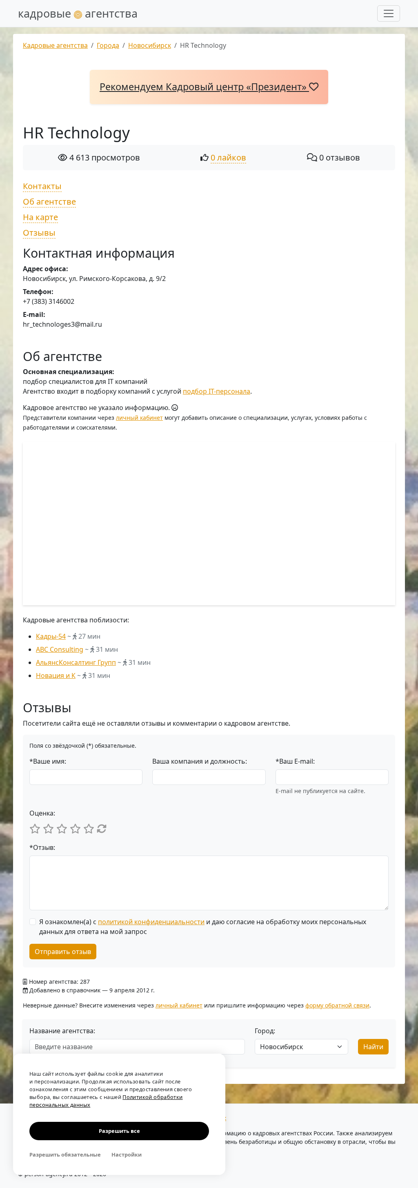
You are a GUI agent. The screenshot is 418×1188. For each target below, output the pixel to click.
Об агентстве (49, 201)
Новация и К (56, 675)
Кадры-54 (51, 636)
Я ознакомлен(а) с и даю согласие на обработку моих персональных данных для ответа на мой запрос (202, 926)
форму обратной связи (337, 1005)
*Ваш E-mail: (295, 761)
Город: (265, 1030)
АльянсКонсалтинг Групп (76, 662)
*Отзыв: (42, 847)
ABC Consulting (59, 649)
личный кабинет (139, 417)
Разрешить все (119, 1131)
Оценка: (42, 813)
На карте (40, 217)
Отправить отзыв (63, 951)
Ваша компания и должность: (199, 761)
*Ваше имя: (47, 761)
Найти (373, 1046)
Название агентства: (62, 1030)
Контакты (42, 186)
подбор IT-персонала (216, 391)
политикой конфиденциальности (151, 921)
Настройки (126, 1154)
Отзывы (39, 232)
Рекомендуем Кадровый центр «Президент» (204, 86)
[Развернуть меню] (388, 13)
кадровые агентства (78, 13)
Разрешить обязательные (65, 1154)
